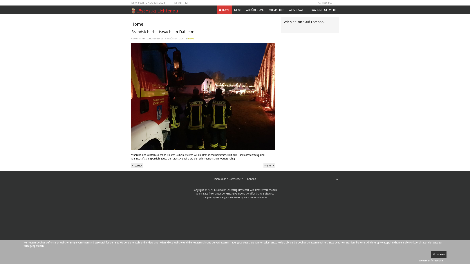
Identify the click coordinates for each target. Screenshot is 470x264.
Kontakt (251, 178)
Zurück (138, 165)
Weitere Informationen (431, 260)
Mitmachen (276, 10)
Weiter (268, 165)
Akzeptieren (439, 254)
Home (225, 10)
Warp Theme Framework (255, 197)
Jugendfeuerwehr (324, 10)
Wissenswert (298, 10)
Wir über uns (255, 10)
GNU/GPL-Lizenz (235, 193)
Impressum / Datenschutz (228, 178)
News (237, 10)
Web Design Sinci (223, 197)
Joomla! (200, 193)
